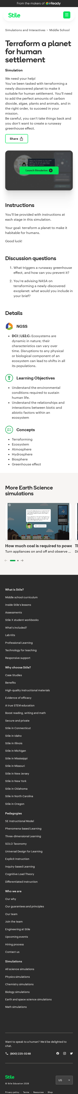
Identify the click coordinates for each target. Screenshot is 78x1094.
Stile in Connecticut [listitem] (18, 728)
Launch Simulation (37, 170)
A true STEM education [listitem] (20, 705)
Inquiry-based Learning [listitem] (20, 866)
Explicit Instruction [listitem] (17, 858)
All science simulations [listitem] (19, 969)
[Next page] (22, 560)
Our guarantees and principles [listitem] (24, 906)
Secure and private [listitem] (17, 720)
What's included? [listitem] (16, 627)
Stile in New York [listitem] (15, 781)
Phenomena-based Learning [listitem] (23, 828)
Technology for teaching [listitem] (21, 650)
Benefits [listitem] (10, 682)
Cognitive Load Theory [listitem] (19, 874)
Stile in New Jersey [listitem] (17, 773)
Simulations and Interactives (25, 30)
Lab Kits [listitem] (10, 635)
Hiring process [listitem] (14, 944)
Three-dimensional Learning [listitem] (23, 836)
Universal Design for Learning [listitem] (23, 851)
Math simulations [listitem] (16, 1006)
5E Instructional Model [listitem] (19, 821)
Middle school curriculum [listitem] (21, 597)
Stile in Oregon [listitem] (14, 803)
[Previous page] (5, 560)
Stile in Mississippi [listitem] (16, 758)
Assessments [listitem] (13, 612)
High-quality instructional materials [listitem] (27, 690)
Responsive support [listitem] (17, 657)
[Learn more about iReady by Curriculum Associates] (39, 3)
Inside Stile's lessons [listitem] (18, 604)
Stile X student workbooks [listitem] (21, 619)
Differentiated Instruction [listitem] (21, 881)
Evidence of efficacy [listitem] (18, 697)
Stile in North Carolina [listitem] (19, 796)
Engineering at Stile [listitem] (17, 929)
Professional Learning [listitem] (19, 642)
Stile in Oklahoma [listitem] (16, 788)
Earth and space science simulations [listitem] (28, 999)
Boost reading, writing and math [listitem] (25, 712)
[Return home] (17, 1077)
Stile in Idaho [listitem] (13, 735)
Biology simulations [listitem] (17, 991)
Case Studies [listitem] (13, 675)
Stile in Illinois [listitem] (13, 743)
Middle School (59, 30)
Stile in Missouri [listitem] (15, 765)
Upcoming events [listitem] (16, 936)
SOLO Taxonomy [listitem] (16, 843)
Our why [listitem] (10, 898)
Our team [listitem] (11, 914)
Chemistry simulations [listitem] (19, 984)
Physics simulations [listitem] (17, 976)
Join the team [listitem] (14, 921)
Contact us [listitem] (12, 951)
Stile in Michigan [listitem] (15, 750)
